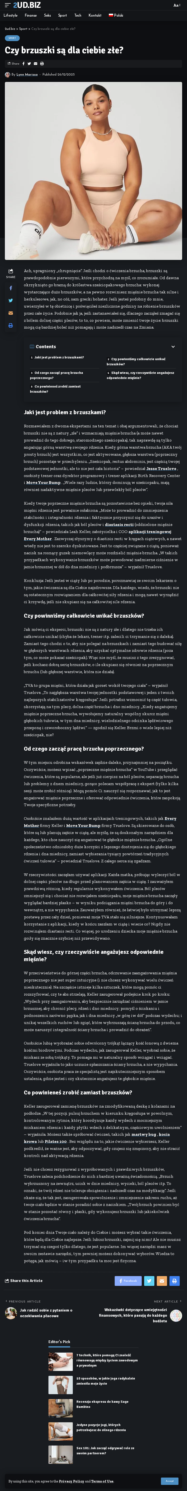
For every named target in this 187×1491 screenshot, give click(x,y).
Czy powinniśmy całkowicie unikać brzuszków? (136, 361)
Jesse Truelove (161, 468)
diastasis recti (119, 524)
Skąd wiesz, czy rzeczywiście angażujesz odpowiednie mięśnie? (140, 375)
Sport (12, 38)
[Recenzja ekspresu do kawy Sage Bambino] (60, 1408)
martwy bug (143, 1134)
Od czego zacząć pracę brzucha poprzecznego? (56, 375)
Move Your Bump (43, 482)
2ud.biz (26, 5)
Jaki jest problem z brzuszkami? (59, 357)
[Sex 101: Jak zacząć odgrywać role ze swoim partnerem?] (60, 1455)
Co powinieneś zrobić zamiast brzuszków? (55, 389)
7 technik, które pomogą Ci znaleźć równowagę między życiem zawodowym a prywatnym (107, 1360)
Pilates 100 (56, 1141)
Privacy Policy (71, 1481)
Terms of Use (102, 1481)
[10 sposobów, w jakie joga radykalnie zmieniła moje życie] (60, 1385)
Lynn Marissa (27, 74)
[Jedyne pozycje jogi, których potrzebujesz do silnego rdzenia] (60, 1431)
